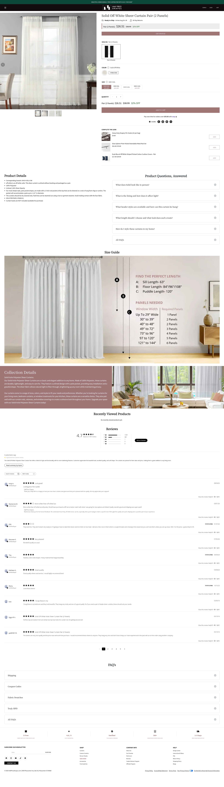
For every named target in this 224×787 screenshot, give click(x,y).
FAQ (174, 756)
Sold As (110, 42)
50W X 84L (106, 87)
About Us (128, 750)
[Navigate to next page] (124, 649)
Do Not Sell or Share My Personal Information (207, 771)
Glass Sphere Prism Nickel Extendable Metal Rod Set (129, 143)
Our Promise (129, 753)
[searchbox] (10, 473)
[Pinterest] (167, 121)
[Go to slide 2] (45, 113)
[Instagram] (163, 121)
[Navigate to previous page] (99, 649)
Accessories (83, 761)
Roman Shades (84, 756)
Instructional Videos (178, 753)
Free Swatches (83, 764)
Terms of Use (172, 771)
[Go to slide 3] (52, 113)
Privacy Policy (149, 771)
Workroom (129, 756)
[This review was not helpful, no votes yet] (217, 497)
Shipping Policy (177, 761)
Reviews (128, 758)
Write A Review (141, 440)
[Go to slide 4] (58, 113)
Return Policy (176, 758)
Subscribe (48, 752)
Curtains (82, 750)
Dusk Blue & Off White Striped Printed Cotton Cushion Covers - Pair (134, 154)
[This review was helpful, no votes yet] (214, 497)
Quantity (105, 97)
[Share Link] (171, 121)
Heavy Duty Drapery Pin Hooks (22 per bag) (126, 133)
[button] (5, 8)
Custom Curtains (84, 753)
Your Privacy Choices (183, 771)
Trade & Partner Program (132, 761)
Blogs (174, 764)
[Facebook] (159, 121)
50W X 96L (116, 87)
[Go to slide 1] (38, 113)
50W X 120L (137, 87)
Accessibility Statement (161, 771)
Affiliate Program (130, 764)
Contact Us (11, 763)
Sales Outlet (83, 758)
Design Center (176, 750)
